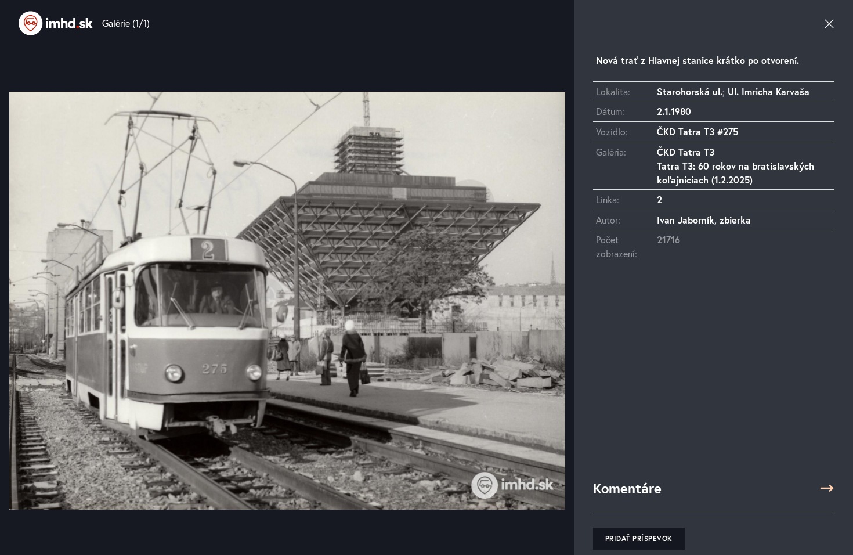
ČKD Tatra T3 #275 (697, 131)
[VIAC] (826, 488)
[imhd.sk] (56, 23)
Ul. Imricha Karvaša (768, 91)
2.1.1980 (674, 111)
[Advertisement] (714, 375)
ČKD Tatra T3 (685, 152)
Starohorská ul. (689, 91)
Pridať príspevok (639, 538)
